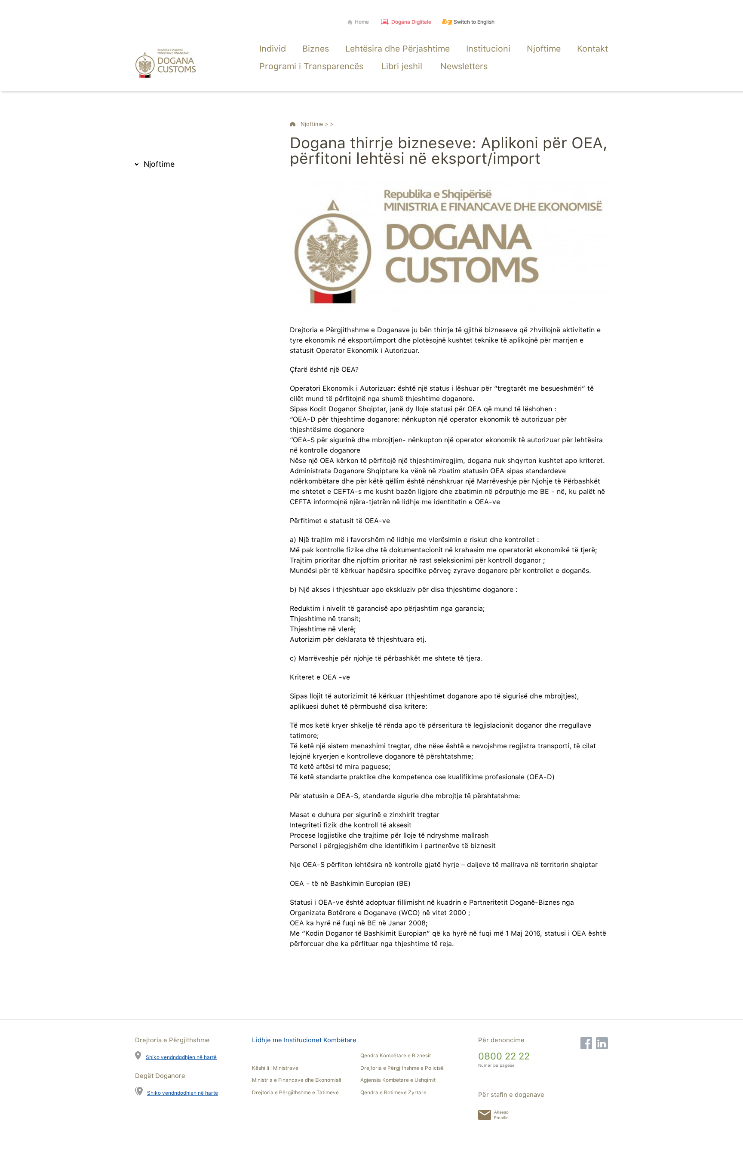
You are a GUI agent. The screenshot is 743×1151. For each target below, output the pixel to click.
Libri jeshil (401, 66)
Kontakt (592, 48)
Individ (272, 48)
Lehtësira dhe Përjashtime (397, 48)
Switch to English (474, 22)
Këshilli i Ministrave (275, 1068)
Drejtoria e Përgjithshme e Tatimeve (295, 1093)
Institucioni (488, 48)
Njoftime (544, 48)
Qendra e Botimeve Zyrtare (393, 1093)
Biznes (315, 48)
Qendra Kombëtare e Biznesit (395, 1056)
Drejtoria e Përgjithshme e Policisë (402, 1068)
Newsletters (464, 66)
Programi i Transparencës (311, 66)
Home (362, 22)
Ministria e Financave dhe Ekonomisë (296, 1080)
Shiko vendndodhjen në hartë (181, 1057)
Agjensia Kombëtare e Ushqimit (398, 1080)
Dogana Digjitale (411, 22)
